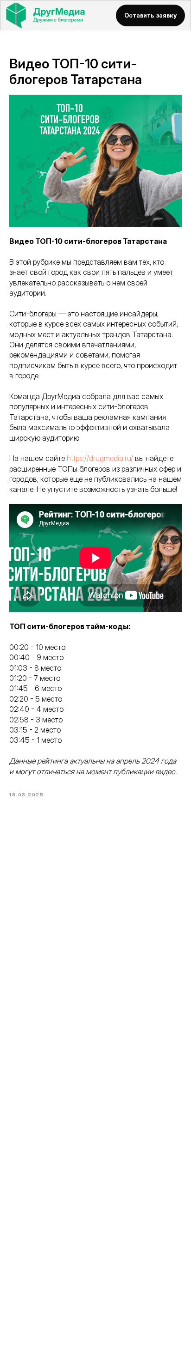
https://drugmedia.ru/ (100, 458)
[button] (150, 15)
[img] (54, 15)
